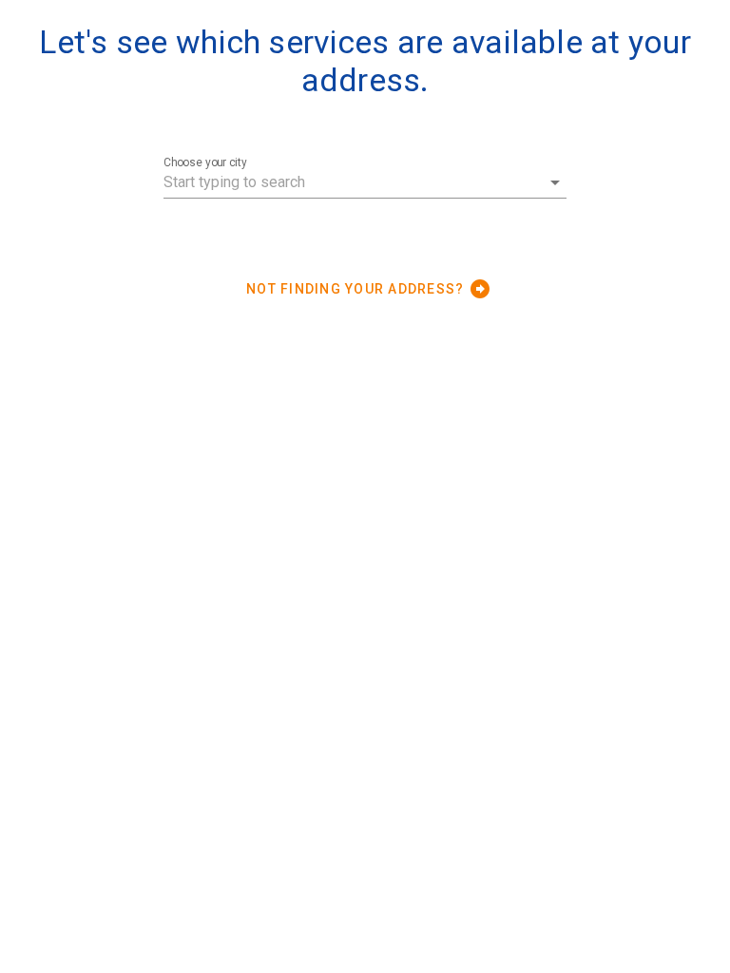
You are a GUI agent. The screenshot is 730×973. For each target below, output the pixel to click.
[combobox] (365, 182)
